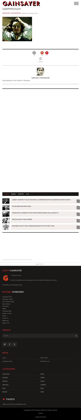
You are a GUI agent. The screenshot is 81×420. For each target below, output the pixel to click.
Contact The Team (40, 417)
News (42, 388)
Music (4, 388)
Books (42, 374)
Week (13, 194)
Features (5, 381)
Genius (4, 316)
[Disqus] (40, 115)
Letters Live (5, 323)
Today (6, 194)
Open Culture (6, 304)
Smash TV (5, 318)
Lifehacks (43, 384)
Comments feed (7, 361)
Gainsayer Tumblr (7, 299)
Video (42, 392)
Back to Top (39, 264)
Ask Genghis (5, 374)
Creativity (5, 377)
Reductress (5, 320)
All (27, 194)
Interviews (5, 384)
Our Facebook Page (8, 301)
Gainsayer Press (17, 285)
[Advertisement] (17, 247)
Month (21, 194)
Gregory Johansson (11, 13)
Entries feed (44, 358)
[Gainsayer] (21, 3)
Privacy (40, 413)
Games (42, 381)
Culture (42, 377)
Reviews (4, 392)
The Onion (5, 306)
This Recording (6, 311)
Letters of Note (6, 313)
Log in (4, 358)
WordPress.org (44, 361)
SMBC (4, 309)
